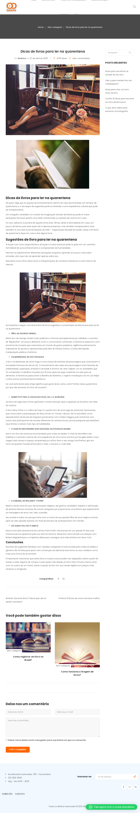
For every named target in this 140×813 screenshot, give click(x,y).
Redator (22, 58)
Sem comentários (81, 58)
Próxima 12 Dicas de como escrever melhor (79, 598)
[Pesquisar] (130, 52)
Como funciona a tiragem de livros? (77, 673)
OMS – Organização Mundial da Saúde (63, 229)
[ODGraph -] (11, 7)
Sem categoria (55, 27)
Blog (76, 14)
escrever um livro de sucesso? (32, 387)
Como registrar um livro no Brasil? (28, 658)
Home (41, 27)
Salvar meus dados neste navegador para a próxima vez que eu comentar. (47, 740)
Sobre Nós (7, 794)
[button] (111, 807)
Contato (64, 14)
